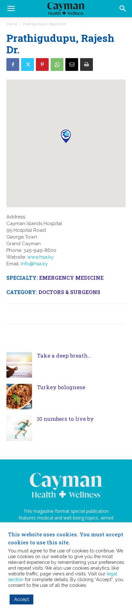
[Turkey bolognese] (19, 396)
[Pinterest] (42, 64)
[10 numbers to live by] (19, 428)
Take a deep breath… (64, 355)
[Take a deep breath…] (19, 365)
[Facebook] (12, 64)
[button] (123, 8)
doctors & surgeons (69, 292)
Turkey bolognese (61, 387)
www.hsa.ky (40, 257)
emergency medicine (71, 277)
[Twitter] (27, 64)
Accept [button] (21, 599)
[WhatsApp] (57, 64)
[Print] (86, 64)
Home (11, 24)
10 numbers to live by (66, 418)
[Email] (71, 64)
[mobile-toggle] (11, 8)
